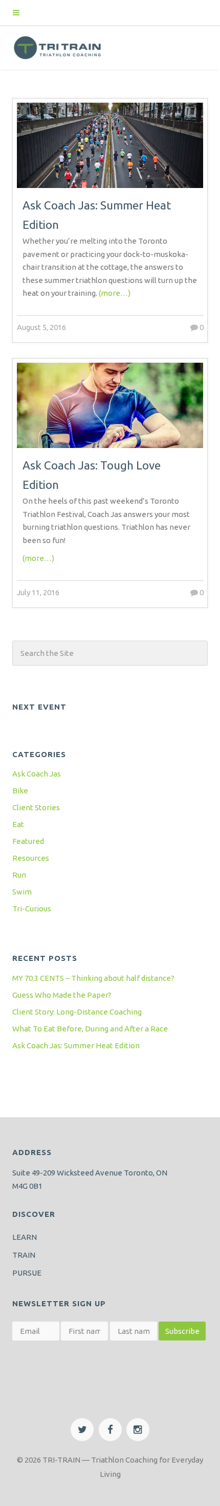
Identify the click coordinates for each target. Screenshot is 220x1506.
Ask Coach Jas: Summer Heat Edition (76, 1045)
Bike (20, 790)
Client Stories (36, 807)
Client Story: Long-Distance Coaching (77, 1011)
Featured (28, 841)
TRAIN (23, 1255)
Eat (18, 824)
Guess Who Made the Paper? (62, 995)
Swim (22, 891)
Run (19, 874)
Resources (30, 858)
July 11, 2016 (38, 592)
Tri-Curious (31, 908)
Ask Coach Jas (36, 773)
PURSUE (26, 1272)
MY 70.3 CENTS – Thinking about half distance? (93, 978)
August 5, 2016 (41, 327)
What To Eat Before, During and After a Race (90, 1028)
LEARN (24, 1237)
